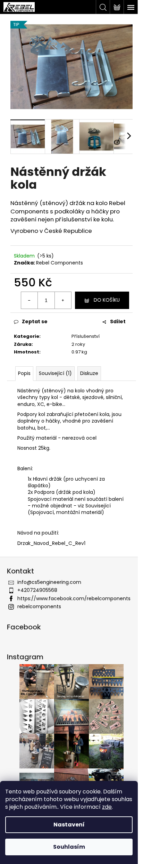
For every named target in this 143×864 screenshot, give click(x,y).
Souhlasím (69, 847)
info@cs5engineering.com (49, 582)
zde (107, 807)
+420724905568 (37, 590)
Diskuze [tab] (89, 373)
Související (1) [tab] (55, 373)
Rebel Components (59, 262)
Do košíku (107, 299)
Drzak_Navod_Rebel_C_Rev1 (51, 543)
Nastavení (69, 825)
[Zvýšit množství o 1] (62, 300)
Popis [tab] (24, 373)
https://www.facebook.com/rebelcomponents (74, 598)
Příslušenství (86, 336)
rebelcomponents (39, 606)
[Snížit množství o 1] (29, 300)
